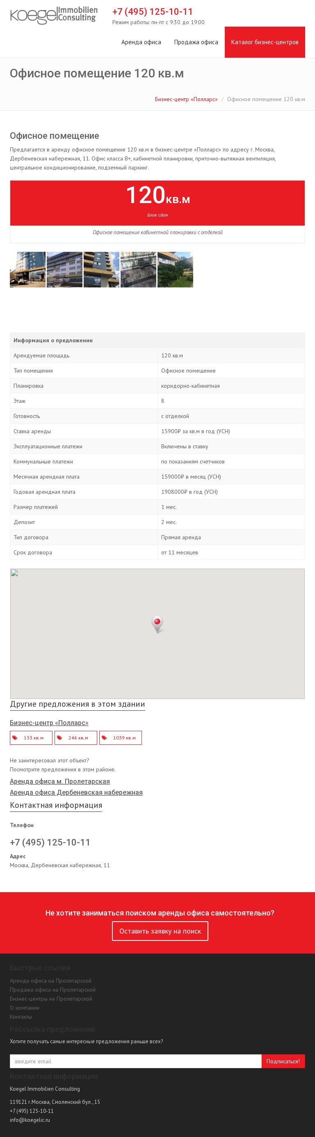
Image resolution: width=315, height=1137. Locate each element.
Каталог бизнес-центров (265, 42)
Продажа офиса (196, 42)
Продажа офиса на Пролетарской (53, 989)
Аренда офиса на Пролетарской (50, 980)
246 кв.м (78, 738)
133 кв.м (33, 738)
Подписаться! (283, 1061)
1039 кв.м (124, 738)
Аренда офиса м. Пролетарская (60, 781)
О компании (24, 1007)
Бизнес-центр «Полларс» (186, 99)
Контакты (21, 1016)
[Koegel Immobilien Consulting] (54, 16)
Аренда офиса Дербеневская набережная (76, 792)
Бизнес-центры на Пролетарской (51, 998)
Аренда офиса (141, 42)
